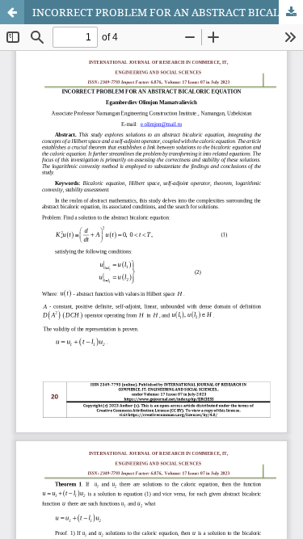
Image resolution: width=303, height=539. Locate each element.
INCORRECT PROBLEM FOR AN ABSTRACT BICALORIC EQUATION (167, 12)
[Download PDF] (291, 12)
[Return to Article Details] (12, 12)
